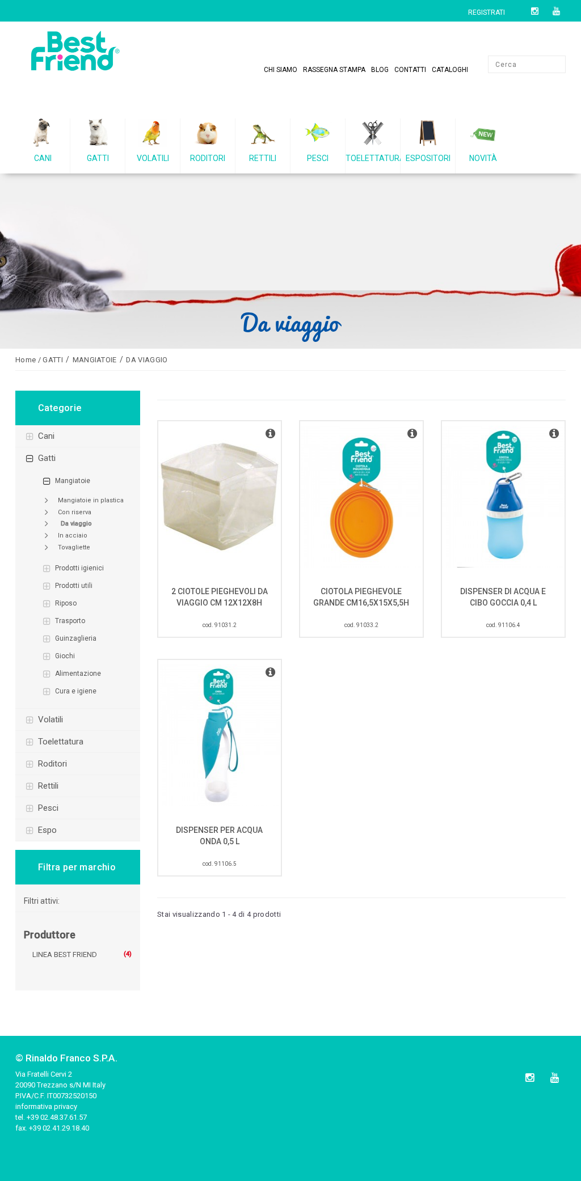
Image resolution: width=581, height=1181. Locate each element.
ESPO (47, 830)
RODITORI (52, 764)
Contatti (410, 70)
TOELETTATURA (60, 741)
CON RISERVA (74, 512)
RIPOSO (66, 603)
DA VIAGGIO (76, 523)
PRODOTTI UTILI (73, 586)
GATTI (47, 458)
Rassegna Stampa (334, 70)
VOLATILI (50, 719)
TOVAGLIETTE (74, 547)
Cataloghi (450, 70)
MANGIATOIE (72, 481)
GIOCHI (65, 656)
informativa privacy (46, 1106)
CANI (46, 436)
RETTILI (48, 786)
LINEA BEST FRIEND (64, 954)
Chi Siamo (280, 70)
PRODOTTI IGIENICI (79, 568)
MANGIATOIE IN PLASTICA (91, 500)
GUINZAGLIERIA (75, 638)
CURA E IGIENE (75, 691)
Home (25, 359)
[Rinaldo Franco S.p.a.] (77, 51)
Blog (380, 70)
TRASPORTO (70, 621)
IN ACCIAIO (72, 535)
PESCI (48, 808)
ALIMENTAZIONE (78, 674)
